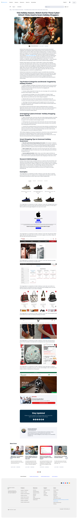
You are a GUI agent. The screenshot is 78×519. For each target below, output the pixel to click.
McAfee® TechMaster (24, 500)
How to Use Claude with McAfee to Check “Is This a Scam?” (46, 457)
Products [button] (11, 2)
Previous (11, 458)
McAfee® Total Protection (25, 493)
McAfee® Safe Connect (25, 497)
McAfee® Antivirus (24, 495)
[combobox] (67, 6)
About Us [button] (27, 2)
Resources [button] (22, 2)
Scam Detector (55, 476)
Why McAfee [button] (33, 2)
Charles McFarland (34, 46)
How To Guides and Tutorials (18, 9)
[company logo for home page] (4, 2)
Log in (74, 2)
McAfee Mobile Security (45, 476)
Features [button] (16, 2)
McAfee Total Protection (34, 476)
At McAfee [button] (19, 6)
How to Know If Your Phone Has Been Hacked (60, 457)
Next (66, 458)
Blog (10, 9)
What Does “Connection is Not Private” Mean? (17, 457)
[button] (70, 2)
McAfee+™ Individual (24, 490)
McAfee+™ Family (24, 492)
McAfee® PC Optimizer (25, 498)
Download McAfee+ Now (43, 402)
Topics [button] (14, 6)
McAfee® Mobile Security (25, 502)
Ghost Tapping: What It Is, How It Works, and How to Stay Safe (31, 457)
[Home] (10, 6)
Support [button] (64, 2)
